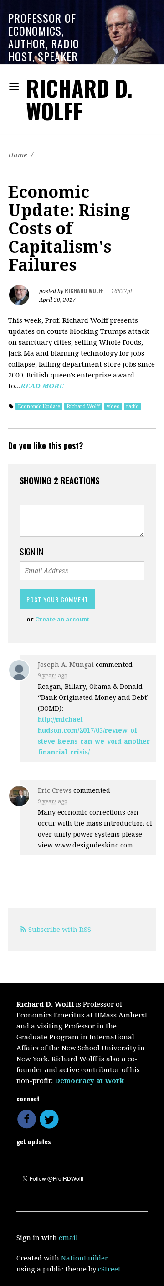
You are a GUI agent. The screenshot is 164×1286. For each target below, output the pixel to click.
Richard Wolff (83, 406)
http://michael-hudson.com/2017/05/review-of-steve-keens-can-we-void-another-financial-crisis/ (95, 736)
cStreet (109, 1269)
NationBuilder (84, 1258)
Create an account (62, 619)
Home (17, 155)
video (113, 406)
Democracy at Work (89, 1081)
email (68, 1238)
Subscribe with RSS (59, 929)
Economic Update (39, 406)
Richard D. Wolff (79, 99)
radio (132, 406)
